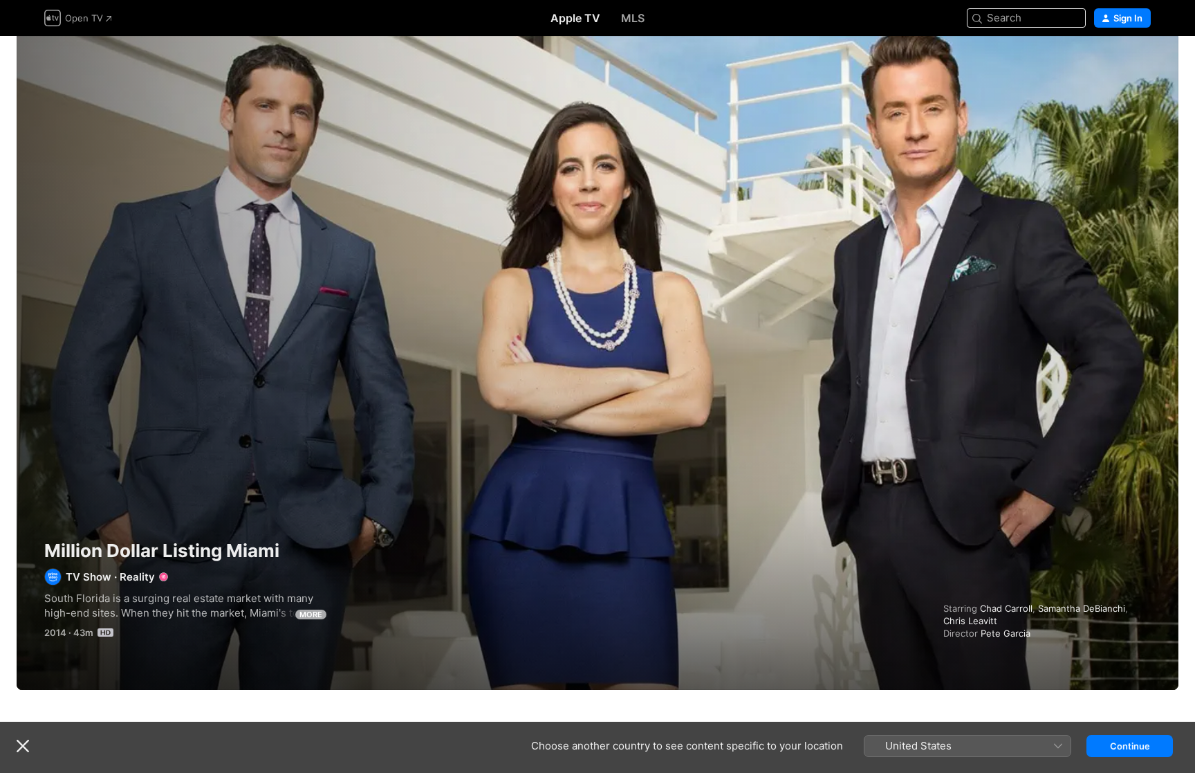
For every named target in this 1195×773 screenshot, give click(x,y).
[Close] (23, 746)
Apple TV (575, 18)
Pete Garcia (1005, 633)
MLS (633, 18)
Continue (1130, 746)
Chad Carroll (1006, 608)
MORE (310, 614)
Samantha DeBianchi (1081, 608)
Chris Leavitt (970, 620)
